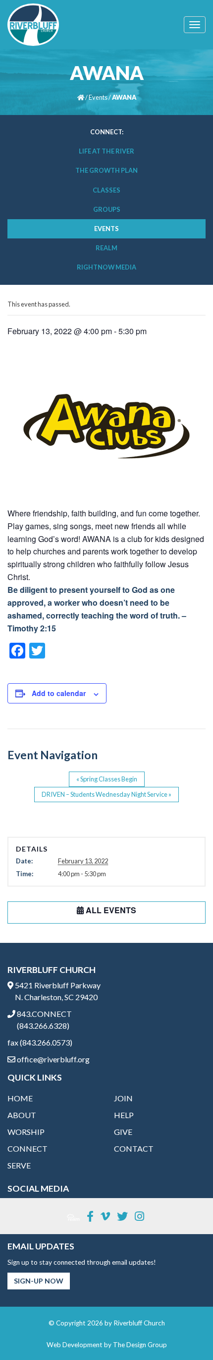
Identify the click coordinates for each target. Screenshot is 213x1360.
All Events (110, 910)
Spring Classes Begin (106, 779)
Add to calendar (59, 693)
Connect (27, 1148)
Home (20, 1098)
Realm (106, 248)
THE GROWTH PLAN (106, 170)
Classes (106, 190)
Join (123, 1098)
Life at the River (106, 151)
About (21, 1115)
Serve (19, 1165)
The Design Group (140, 1345)
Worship (26, 1131)
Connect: (106, 132)
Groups (106, 209)
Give (123, 1131)
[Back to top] (185, 1332)
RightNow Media (106, 267)
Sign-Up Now (38, 1281)
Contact (134, 1148)
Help (124, 1115)
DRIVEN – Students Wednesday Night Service (106, 794)
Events (98, 97)
